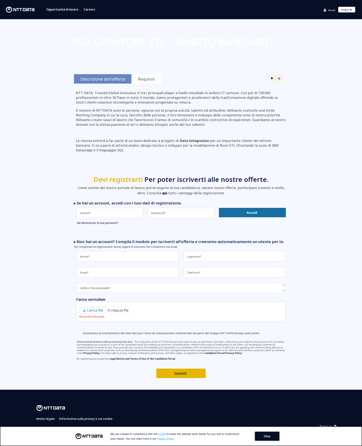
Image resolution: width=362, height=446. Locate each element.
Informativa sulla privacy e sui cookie (86, 419)
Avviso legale (45, 419)
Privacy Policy (91, 353)
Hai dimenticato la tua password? (97, 223)
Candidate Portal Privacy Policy (223, 353)
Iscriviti (180, 373)
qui (164, 193)
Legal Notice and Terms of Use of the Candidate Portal (142, 358)
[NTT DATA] (50, 408)
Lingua (348, 10)
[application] (181, 436)
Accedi (331, 10)
